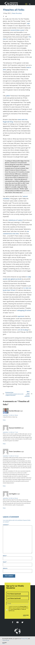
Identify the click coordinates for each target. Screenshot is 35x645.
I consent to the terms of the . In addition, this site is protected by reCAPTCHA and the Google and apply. (18, 609)
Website (5, 568)
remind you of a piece (15, 220)
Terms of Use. (5, 640)
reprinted (21, 316)
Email (5, 562)
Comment (6, 524)
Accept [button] (4, 642)
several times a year (17, 30)
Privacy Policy (24, 638)
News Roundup (17, 13)
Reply (4, 420)
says (28, 23)
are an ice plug (23, 330)
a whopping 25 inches (24, 310)
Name (5, 555)
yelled (8, 96)
